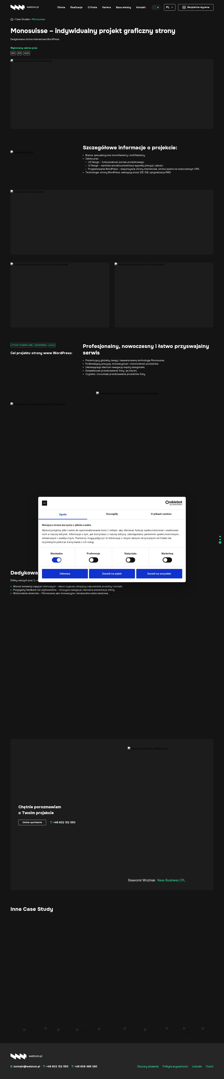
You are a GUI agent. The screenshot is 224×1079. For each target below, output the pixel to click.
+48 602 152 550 (62, 822)
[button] (61, 7)
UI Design (93, 165)
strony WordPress (110, 172)
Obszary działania (148, 1066)
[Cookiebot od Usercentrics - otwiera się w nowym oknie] (167, 503)
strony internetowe (146, 169)
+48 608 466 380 (84, 1066)
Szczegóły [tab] (112, 514)
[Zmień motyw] (156, 7)
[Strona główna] (12, 19)
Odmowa (65, 573)
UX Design (93, 162)
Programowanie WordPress (103, 169)
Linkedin (197, 1066)
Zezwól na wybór (112, 573)
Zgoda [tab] (63, 514)
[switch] (93, 560)
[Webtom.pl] (24, 7)
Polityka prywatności (175, 1066)
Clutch (210, 1066)
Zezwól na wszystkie (159, 573)
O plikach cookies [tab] (161, 514)
